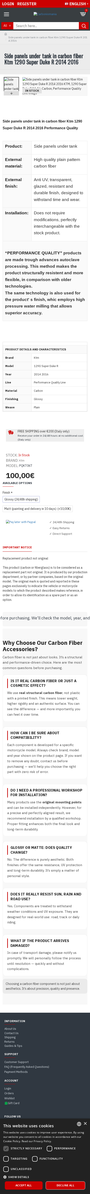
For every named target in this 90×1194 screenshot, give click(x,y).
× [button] (85, 1123)
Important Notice (17, 547)
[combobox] (79, 1124)
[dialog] (45, 1156)
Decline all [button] (65, 1185)
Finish (6, 493)
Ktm (21, 460)
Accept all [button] (24, 1185)
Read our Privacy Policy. (37, 1141)
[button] (11, 78)
